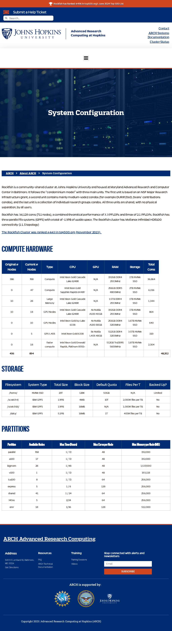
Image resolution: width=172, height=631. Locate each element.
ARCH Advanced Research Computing (49, 539)
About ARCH (28, 173)
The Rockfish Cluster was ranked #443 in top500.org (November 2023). (52, 232)
